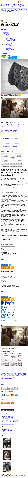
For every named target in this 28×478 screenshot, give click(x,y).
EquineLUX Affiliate (8, 11)
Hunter (7, 35)
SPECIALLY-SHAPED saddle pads (11, 421)
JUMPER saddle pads (8, 417)
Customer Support (7, 44)
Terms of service (14, 475)
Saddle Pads (6, 33)
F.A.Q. (12, 9)
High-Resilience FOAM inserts (10, 138)
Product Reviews (23, 9)
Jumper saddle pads (20, 4)
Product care (17, 9)
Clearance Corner (20, 13)
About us (15, 11)
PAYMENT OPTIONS (19, 188)
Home (2, 4)
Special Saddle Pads (10, 40)
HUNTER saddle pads (8, 418)
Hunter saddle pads (5, 5)
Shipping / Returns (10, 10)
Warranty (2, 10)
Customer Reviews (7, 9)
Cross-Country (9, 38)
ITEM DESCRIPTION (7, 188)
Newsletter (3, 13)
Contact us (20, 11)
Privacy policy (5, 475)
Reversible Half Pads (10, 39)
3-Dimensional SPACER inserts (11, 143)
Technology (13, 4)
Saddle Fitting (9, 43)
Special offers (13, 13)
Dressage (8, 37)
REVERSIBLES (7, 424)
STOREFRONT (7, 4)
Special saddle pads (20, 6)
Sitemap (8, 476)
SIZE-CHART (10, 8)
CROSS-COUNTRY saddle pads (10, 420)
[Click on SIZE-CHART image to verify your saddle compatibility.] (11, 166)
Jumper (7, 34)
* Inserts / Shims (16, 8)
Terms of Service (18, 10)
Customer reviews (10, 45)
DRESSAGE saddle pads (8, 416)
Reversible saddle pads (11, 6)
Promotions (7, 13)
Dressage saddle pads (13, 5)
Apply (15, 320)
